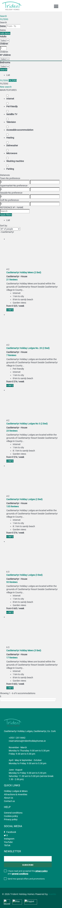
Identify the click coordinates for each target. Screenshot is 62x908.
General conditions (13, 812)
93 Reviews (11, 582)
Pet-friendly (12, 106)
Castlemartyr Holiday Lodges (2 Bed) (24, 499)
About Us (8, 797)
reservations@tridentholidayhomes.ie (27, 741)
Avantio (52, 894)
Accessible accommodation (19, 130)
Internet (10, 98)
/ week (21, 306)
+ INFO (10, 310)
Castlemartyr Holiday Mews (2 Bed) (23, 272)
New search (6, 87)
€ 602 (14, 684)
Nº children (5, 55)
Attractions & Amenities (15, 794)
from (8, 306)
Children (4, 43)
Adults (3, 36)
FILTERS (4, 19)
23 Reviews (11, 430)
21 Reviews (11, 279)
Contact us (9, 801)
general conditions (20, 873)
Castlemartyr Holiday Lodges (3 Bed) (24, 575)
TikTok (7, 845)
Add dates (5, 33)
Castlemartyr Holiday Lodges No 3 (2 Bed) (27, 423)
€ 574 (14, 381)
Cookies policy (11, 816)
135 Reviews (12, 506)
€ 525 (14, 306)
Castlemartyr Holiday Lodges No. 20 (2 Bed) (28, 348)
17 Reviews (11, 657)
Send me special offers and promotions (26, 878)
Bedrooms (5, 62)
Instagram (9, 838)
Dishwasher (12, 145)
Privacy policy (10, 819)
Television (11, 122)
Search (3, 16)
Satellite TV (11, 114)
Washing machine (15, 161)
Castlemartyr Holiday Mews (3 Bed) (23, 650)
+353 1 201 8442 (17, 737)
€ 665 (14, 608)
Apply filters (6, 214)
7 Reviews (11, 355)
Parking (10, 169)
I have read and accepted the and (28, 872)
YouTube (8, 842)
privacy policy (41, 871)
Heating (10, 137)
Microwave (11, 153)
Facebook (11, 832)
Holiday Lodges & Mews (16, 791)
